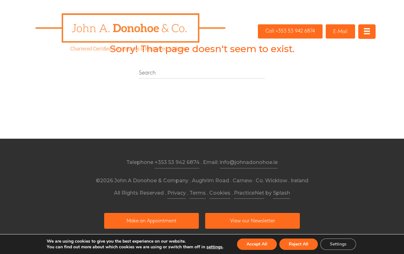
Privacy (176, 193)
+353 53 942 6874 (177, 162)
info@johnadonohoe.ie (249, 162)
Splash (281, 193)
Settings (338, 244)
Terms (197, 193)
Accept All (257, 244)
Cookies (219, 193)
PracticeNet (249, 193)
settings (214, 247)
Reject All (298, 244)
